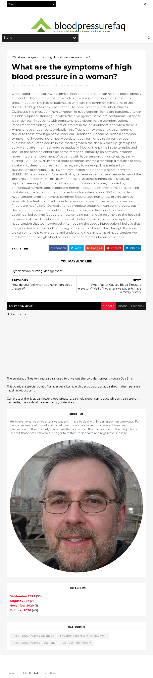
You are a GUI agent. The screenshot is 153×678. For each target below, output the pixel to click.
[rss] (145, 4)
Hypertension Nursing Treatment (34, 642)
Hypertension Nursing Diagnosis (33, 635)
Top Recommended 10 (76, 642)
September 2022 (22, 596)
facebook (137, 306)
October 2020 (20, 610)
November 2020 (22, 605)
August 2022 (19, 601)
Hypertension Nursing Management (66, 85)
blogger (108, 306)
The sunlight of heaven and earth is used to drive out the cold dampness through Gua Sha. (70, 378)
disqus (122, 306)
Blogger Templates (17, 672)
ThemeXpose (49, 672)
